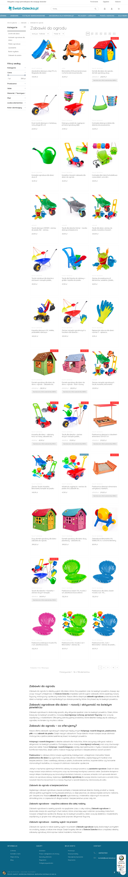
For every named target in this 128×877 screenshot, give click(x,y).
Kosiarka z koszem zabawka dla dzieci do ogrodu (74, 176)
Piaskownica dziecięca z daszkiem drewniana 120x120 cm (104, 435)
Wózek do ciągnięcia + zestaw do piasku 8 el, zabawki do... (74, 487)
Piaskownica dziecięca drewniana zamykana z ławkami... (104, 487)
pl (107, 858)
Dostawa (42, 851)
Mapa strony (14, 857)
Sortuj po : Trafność (38, 34)
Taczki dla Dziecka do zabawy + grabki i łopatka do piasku (73, 279)
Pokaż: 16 (57, 34)
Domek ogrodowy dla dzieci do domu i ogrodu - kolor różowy (73, 383)
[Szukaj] (95, 9)
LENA (63, 68)
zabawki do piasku (45, 733)
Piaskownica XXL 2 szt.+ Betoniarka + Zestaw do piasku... (104, 644)
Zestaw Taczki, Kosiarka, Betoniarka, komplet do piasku (43, 487)
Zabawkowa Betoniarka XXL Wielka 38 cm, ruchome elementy (104, 540)
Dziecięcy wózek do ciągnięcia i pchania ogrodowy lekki (73, 124)
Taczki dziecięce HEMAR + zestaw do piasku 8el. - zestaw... (44, 229)
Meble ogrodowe (14, 44)
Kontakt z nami (15, 854)
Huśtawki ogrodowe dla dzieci (16, 38)
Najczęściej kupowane (75, 857)
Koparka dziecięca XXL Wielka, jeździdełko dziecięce (43, 331)
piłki (31, 733)
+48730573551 (103, 853)
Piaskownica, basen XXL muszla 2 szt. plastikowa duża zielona (74, 592)
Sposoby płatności (45, 857)
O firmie (13, 851)
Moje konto (71, 860)
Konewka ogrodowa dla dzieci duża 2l (43, 176)
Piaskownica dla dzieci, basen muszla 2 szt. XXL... (103, 592)
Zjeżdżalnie (12, 48)
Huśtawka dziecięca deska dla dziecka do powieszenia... (103, 124)
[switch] (121, 869)
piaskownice (110, 731)
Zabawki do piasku (14, 55)
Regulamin (42, 860)
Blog (11, 860)
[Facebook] (114, 872)
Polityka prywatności (46, 863)
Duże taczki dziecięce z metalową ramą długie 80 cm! (44, 124)
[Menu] (125, 855)
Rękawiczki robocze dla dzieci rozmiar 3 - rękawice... (103, 331)
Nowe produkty (73, 854)
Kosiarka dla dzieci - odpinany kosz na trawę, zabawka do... (43, 435)
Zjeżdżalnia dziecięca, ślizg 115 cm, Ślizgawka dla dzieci (44, 72)
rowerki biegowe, (97, 731)
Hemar (34, 225)
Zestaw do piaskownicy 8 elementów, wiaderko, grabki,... (103, 279)
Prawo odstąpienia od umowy (49, 854)
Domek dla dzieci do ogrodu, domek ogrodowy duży (102, 72)
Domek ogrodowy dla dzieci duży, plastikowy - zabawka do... (74, 540)
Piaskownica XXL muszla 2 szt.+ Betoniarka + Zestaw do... (73, 644)
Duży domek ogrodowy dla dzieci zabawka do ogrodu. (44, 540)
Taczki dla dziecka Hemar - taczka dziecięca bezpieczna (74, 229)
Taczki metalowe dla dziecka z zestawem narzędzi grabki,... (43, 279)
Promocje (71, 851)
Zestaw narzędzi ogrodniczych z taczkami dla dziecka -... (74, 331)
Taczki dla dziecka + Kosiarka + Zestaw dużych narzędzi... (43, 592)
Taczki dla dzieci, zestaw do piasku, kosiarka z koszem (102, 229)
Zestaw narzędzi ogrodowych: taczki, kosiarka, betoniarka (103, 383)
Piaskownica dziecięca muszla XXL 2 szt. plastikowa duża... (44, 644)
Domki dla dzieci (14, 34)
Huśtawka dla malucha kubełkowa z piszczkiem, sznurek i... (104, 176)
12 (113, 667)
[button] (88, 33)
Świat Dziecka (37, 68)
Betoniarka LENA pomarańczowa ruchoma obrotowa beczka (74, 72)
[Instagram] (119, 872)
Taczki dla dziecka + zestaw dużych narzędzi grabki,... (72, 435)
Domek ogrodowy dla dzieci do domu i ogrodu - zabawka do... (43, 383)
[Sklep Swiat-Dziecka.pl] (23, 8)
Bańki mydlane (13, 51)
